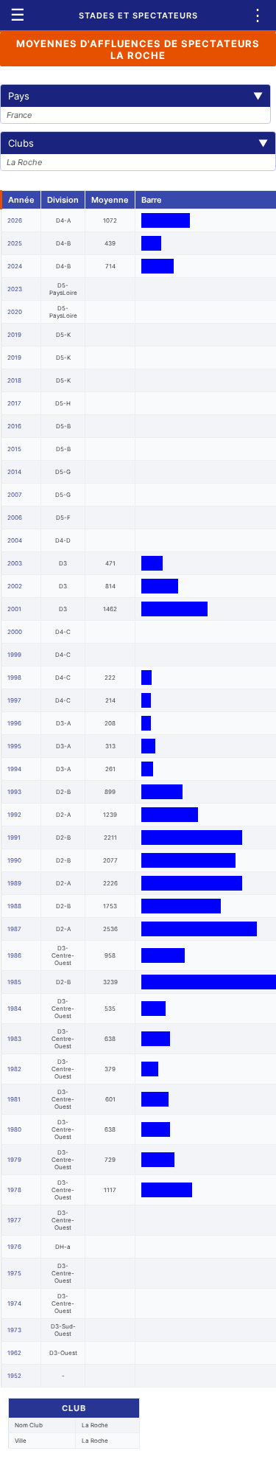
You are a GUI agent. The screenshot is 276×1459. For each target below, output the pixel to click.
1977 (14, 1220)
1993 (14, 791)
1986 (14, 955)
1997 (14, 700)
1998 (14, 677)
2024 (14, 266)
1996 (14, 723)
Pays (135, 96)
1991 (14, 837)
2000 (14, 632)
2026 (14, 220)
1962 (14, 1353)
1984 (14, 1008)
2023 (14, 289)
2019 (14, 334)
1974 (14, 1303)
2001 (14, 609)
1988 (14, 906)
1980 (14, 1129)
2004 (14, 540)
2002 (14, 586)
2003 (14, 563)
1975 (14, 1273)
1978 (14, 1190)
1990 (14, 860)
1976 (14, 1246)
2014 (14, 472)
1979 (14, 1159)
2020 (14, 312)
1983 (14, 1038)
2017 (14, 403)
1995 (14, 746)
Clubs (138, 143)
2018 (14, 380)
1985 (14, 982)
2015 (14, 449)
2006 (14, 517)
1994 (14, 769)
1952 (14, 1375)
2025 (14, 243)
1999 (14, 654)
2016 (14, 426)
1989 (14, 883)
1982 (14, 1069)
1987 (14, 929)
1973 (14, 1330)
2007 (14, 494)
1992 (14, 814)
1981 (14, 1099)
